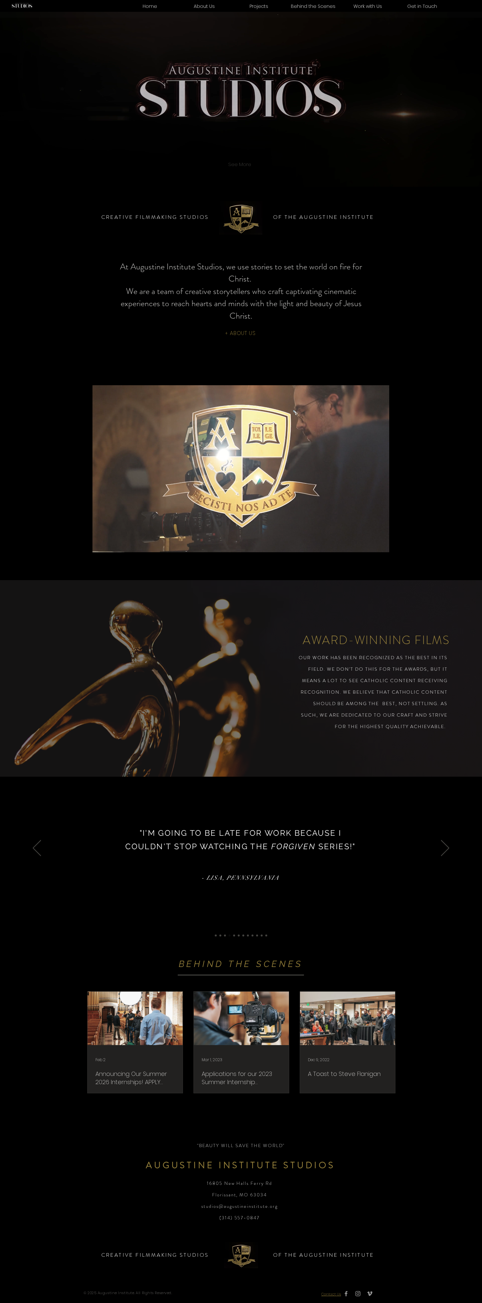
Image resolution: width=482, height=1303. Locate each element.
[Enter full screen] (380, 543)
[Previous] (37, 848)
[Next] (445, 848)
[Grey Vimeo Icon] (369, 1293)
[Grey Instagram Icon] (357, 1293)
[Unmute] (112, 543)
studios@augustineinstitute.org (239, 1206)
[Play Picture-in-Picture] (369, 543)
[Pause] (100, 543)
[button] (367, 6)
